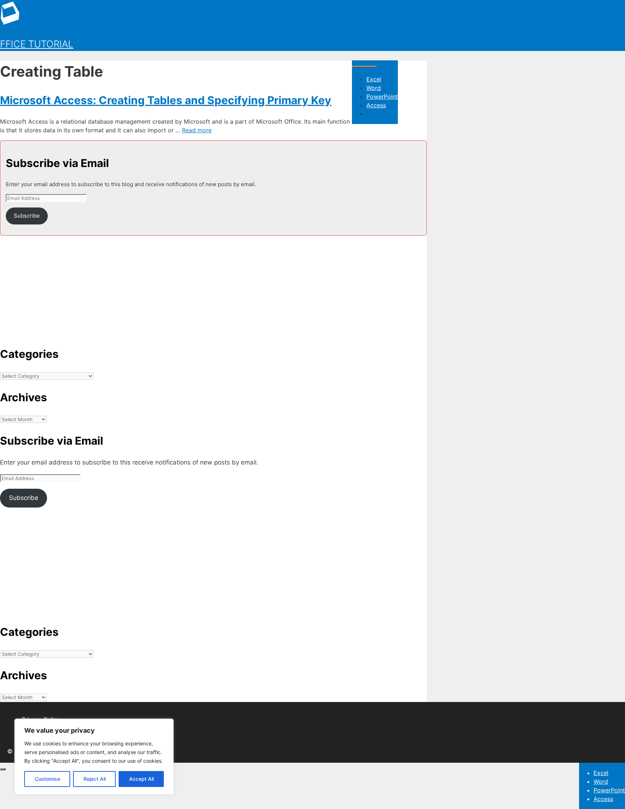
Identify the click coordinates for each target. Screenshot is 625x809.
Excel (373, 79)
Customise (47, 779)
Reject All (95, 779)
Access (376, 105)
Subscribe (27, 215)
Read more (197, 130)
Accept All (141, 779)
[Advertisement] (213, 286)
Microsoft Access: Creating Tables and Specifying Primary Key (165, 100)
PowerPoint (382, 96)
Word (373, 87)
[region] (94, 757)
